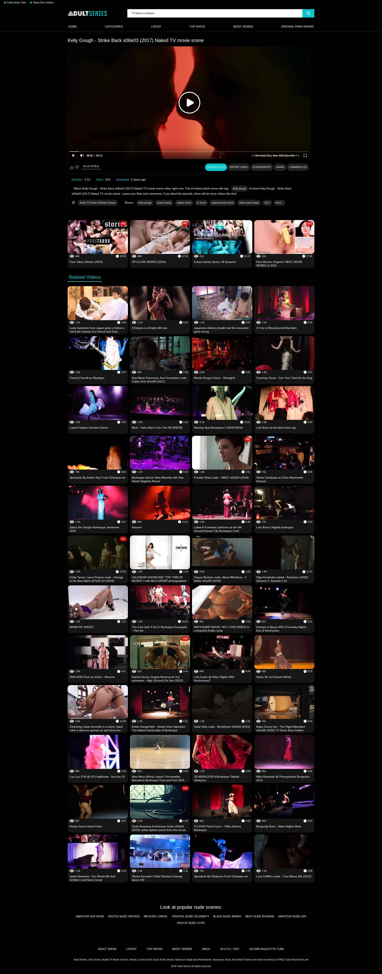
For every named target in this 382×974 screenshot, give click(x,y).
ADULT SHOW (107, 949)
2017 (267, 202)
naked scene (184, 202)
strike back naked (249, 202)
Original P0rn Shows (297, 26)
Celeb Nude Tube (16, 2)
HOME (72, 26)
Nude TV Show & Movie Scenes (98, 202)
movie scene (164, 202)
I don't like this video (77, 167)
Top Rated (197, 26)
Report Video (239, 167)
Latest (156, 26)
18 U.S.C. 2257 (229, 949)
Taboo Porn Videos (43, 2)
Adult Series (183, 966)
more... (279, 202)
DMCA (206, 949)
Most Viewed (243, 26)
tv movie (201, 202)
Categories (114, 26)
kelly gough (239, 188)
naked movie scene (222, 202)
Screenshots (262, 167)
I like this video (72, 167)
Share (280, 167)
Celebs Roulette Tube (266, 949)
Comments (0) (298, 167)
